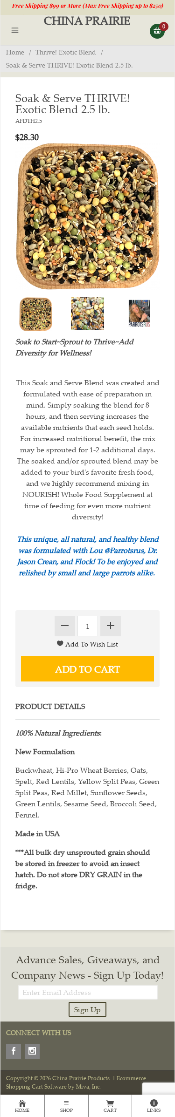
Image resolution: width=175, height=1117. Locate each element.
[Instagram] (32, 1051)
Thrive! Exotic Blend (65, 52)
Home (15, 52)
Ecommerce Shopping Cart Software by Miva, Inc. (76, 1082)
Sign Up (87, 1009)
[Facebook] (13, 1051)
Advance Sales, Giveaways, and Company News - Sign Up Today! (87, 967)
